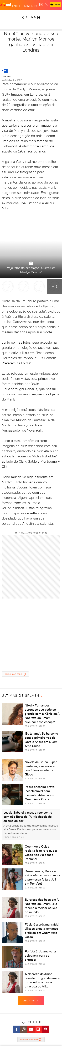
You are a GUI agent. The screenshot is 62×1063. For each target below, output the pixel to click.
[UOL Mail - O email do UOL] (41, 4)
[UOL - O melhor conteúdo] (6, 5)
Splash (31, 17)
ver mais (29, 1000)
